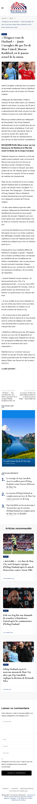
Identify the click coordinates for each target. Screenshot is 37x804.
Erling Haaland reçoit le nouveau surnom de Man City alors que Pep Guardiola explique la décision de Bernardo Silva (18, 675)
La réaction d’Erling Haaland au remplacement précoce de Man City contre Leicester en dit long (21, 496)
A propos (14, 788)
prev (4, 438)
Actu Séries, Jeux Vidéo (24, 798)
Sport (4, 34)
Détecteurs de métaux (19, 800)
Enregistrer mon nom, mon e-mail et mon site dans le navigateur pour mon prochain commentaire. (16, 764)
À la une (6, 463)
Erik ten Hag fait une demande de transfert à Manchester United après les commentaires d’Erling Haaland (17, 620)
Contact (6, 788)
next (32, 438)
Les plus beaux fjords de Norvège (17, 461)
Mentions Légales (26, 788)
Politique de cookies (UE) (18, 791)
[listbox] (18, 438)
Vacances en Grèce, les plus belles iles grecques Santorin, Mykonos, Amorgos (19, 796)
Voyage (12, 463)
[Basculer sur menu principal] (2, 8)
